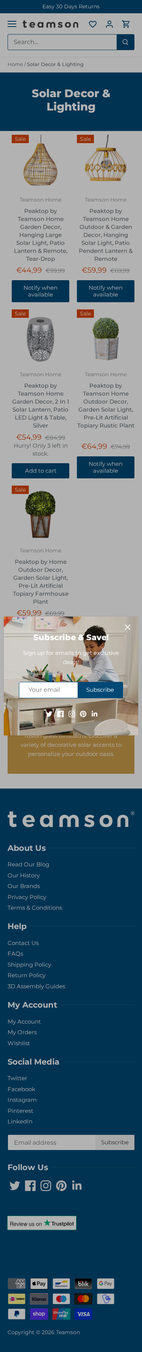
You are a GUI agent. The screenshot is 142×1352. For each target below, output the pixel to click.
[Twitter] (49, 714)
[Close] (127, 627)
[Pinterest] (83, 714)
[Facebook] (60, 714)
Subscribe (100, 689)
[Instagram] (72, 714)
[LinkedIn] (94, 714)
